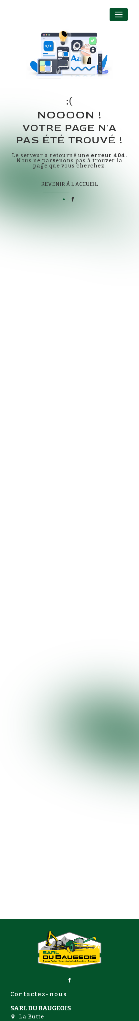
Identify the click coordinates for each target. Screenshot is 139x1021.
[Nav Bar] (119, 14)
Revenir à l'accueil (69, 184)
